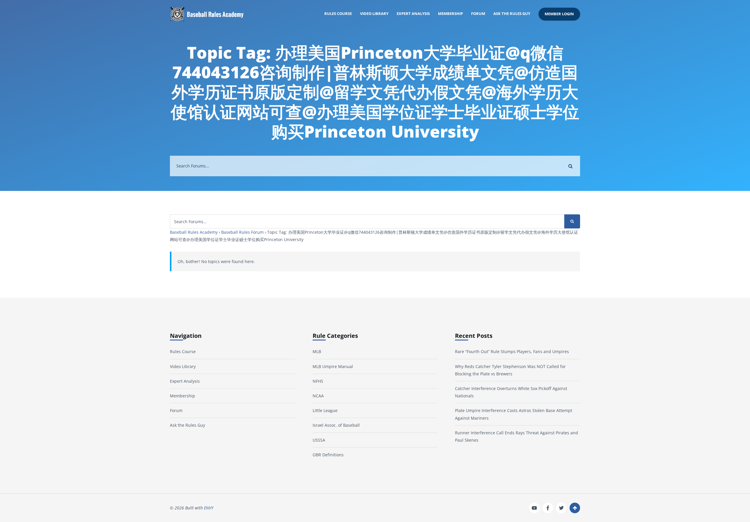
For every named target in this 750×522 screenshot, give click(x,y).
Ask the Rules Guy (511, 13)
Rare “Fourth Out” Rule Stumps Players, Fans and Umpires (512, 351)
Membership (450, 13)
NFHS (318, 381)
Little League (325, 410)
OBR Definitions (328, 454)
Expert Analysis (413, 13)
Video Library (374, 13)
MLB (317, 351)
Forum (478, 13)
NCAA (318, 396)
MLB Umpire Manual (333, 366)
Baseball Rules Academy (194, 232)
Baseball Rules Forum (242, 232)
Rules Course (338, 13)
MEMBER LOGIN (559, 13)
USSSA (319, 440)
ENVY (208, 508)
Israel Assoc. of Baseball (336, 425)
